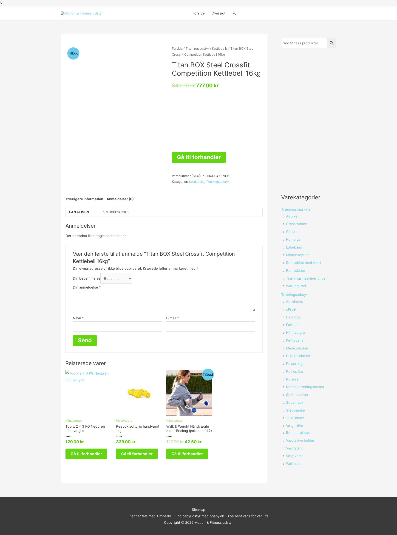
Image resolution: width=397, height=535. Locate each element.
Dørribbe (293, 317)
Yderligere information (84, 199)
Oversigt (218, 13)
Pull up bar (294, 371)
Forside (199, 13)
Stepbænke (295, 410)
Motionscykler (297, 255)
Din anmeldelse (87, 287)
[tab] (84, 199)
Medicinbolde (297, 348)
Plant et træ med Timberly (149, 516)
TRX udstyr (295, 418)
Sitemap (198, 509)
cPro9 (291, 309)
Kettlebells (219, 48)
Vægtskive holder (300, 440)
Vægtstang (294, 448)
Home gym (294, 239)
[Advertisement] (308, 121)
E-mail (172, 318)
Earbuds (292, 325)
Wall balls (293, 463)
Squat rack (294, 402)
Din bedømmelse (86, 278)
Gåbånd (292, 231)
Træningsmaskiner (296, 209)
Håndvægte (295, 332)
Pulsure (292, 379)
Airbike (292, 216)
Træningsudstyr (197, 48)
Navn (78, 318)
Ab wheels (294, 301)
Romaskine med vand (303, 262)
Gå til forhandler (199, 157)
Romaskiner (295, 270)
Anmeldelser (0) (120, 199)
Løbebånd (294, 247)
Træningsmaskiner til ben (307, 278)
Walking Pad (296, 286)
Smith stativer (297, 394)
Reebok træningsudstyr (305, 387)
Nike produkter (298, 356)
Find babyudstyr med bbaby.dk (199, 516)
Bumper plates (298, 432)
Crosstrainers (297, 224)
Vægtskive (294, 425)
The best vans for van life (248, 516)
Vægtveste (294, 456)
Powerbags (295, 363)
